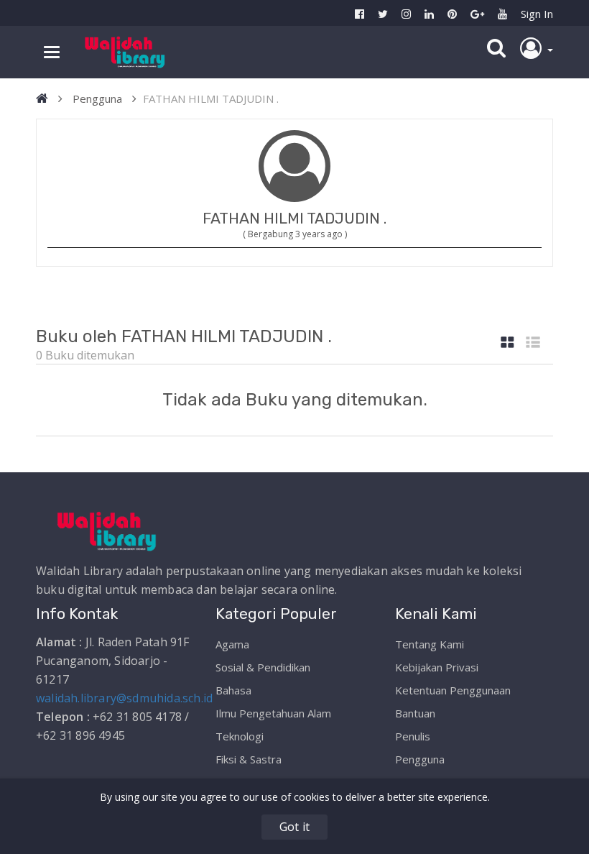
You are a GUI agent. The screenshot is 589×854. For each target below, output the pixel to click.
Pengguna (97, 98)
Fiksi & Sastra (248, 759)
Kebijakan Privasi (436, 667)
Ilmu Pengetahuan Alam (273, 713)
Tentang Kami (429, 644)
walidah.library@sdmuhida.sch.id (124, 698)
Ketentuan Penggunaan (453, 690)
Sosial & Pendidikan (262, 667)
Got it (294, 827)
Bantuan (415, 713)
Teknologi (239, 736)
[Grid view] (507, 343)
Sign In (537, 13)
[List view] (533, 343)
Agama (232, 644)
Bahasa (233, 690)
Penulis (412, 736)
